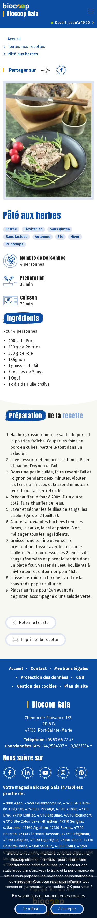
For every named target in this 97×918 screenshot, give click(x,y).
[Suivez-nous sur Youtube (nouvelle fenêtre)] (45, 772)
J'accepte (67, 909)
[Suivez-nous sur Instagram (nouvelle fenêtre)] (63, 772)
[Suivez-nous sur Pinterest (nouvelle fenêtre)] (80, 772)
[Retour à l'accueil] (16, 6)
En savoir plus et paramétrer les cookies (48, 896)
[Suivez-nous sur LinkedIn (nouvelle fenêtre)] (27, 772)
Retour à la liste (34, 622)
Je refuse (31, 909)
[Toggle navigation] (91, 12)
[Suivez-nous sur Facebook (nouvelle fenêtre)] (9, 772)
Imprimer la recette (39, 639)
